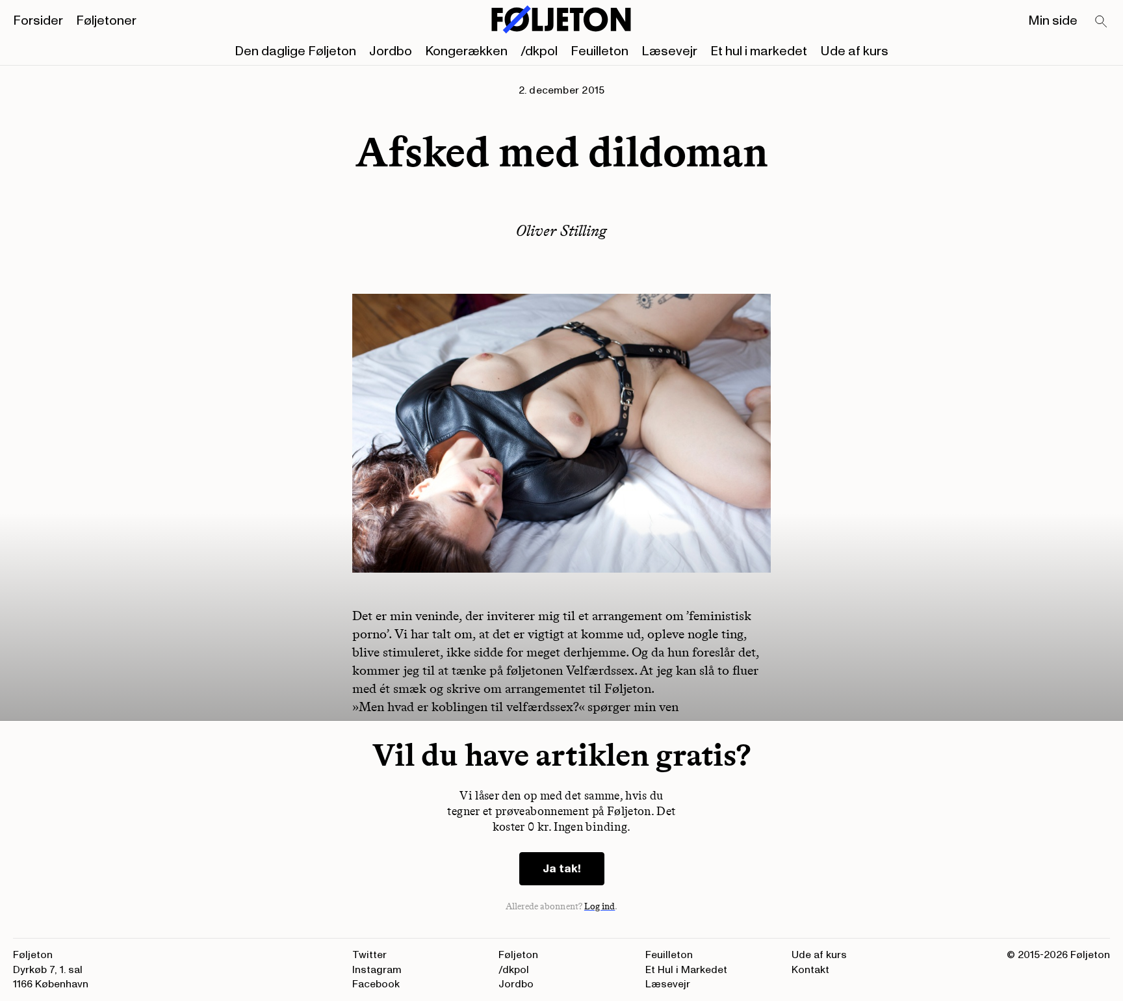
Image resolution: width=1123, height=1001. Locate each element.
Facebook (376, 984)
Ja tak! (562, 869)
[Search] (1101, 22)
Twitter (369, 955)
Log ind (599, 906)
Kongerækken (466, 51)
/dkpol (539, 51)
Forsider (38, 21)
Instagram (377, 970)
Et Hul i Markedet (686, 970)
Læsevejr (669, 51)
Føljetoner (106, 21)
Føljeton (518, 955)
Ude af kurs (854, 51)
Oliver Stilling (561, 230)
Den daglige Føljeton (295, 51)
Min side (1053, 21)
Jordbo (390, 51)
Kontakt (810, 970)
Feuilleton (599, 51)
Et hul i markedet (758, 51)
